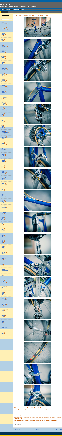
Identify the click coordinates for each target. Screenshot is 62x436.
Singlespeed (3, 38)
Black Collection (4, 64)
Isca (2, 259)
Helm (2, 254)
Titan (2, 124)
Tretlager (3, 214)
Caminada (3, 92)
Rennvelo (30, 425)
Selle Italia (3, 76)
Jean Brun (3, 191)
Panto (2, 90)
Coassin (2, 235)
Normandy (3, 289)
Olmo (2, 94)
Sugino (2, 122)
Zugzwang (5, 4)
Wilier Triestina (4, 327)
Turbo (2, 321)
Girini (2, 116)
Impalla (2, 258)
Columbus (20, 425)
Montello (3, 285)
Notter (2, 291)
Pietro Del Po (3, 170)
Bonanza (3, 111)
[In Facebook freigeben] (19, 424)
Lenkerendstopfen (4, 271)
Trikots (2, 217)
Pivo (2, 203)
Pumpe (2, 297)
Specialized (3, 172)
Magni (2, 121)
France (2, 42)
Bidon (2, 232)
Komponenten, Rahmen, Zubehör (16, 9)
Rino (2, 305)
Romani (2, 306)
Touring (2, 318)
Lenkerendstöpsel (4, 272)
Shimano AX (3, 207)
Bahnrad (3, 134)
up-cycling (3, 334)
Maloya (2, 278)
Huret (2, 190)
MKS (2, 275)
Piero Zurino (3, 144)
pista (2, 176)
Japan (2, 39)
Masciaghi (3, 196)
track (2, 150)
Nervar (2, 143)
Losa (2, 120)
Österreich (3, 337)
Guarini (2, 189)
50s (2, 98)
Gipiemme (24, 425)
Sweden (2, 316)
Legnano (3, 269)
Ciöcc (2, 182)
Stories (2, 145)
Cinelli (2, 47)
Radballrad (3, 299)
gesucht (2, 333)
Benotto (2, 180)
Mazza (2, 197)
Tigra (2, 48)
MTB (2, 276)
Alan (2, 125)
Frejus (2, 246)
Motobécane (3, 286)
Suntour (2, 102)
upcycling (3, 335)
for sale (2, 332)
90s (2, 35)
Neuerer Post (17, 429)
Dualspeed (3, 74)
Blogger (39, 433)
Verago (2, 219)
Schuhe (2, 311)
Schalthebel (3, 97)
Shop (23, 9)
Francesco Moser (4, 139)
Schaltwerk (3, 80)
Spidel (2, 211)
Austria (2, 228)
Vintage (2, 220)
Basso (2, 230)
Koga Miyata (3, 87)
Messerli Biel (3, 282)
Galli (2, 115)
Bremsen (3, 85)
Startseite (3, 9)
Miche (2, 283)
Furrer (2, 247)
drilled (2, 331)
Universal (3, 103)
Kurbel (2, 79)
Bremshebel (3, 65)
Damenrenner (3, 93)
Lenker (2, 119)
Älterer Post (59, 429)
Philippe (3, 294)
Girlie (2, 117)
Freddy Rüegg (4, 245)
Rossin (2, 308)
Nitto (2, 288)
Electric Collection (4, 128)
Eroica (2, 44)
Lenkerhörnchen (4, 274)
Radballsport (3, 300)
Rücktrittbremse (4, 309)
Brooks (2, 62)
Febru (2, 138)
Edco (2, 114)
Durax (2, 159)
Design (2, 240)
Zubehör (3, 174)
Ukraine (2, 218)
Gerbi (2, 251)
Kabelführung (4, 260)
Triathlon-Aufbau (4, 320)
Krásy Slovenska (4, 266)
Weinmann (3, 84)
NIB (2, 287)
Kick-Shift (3, 131)
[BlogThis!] (18, 424)
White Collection (4, 61)
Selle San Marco (4, 101)
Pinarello (3, 96)
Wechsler (3, 81)
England (3, 160)
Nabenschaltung (4, 132)
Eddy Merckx (3, 184)
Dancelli (2, 155)
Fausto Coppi (3, 137)
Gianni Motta (3, 186)
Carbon (2, 126)
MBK (2, 195)
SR (1, 206)
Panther (2, 293)
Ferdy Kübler (3, 185)
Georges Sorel (3, 249)
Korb (2, 265)
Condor (2, 237)
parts (2, 28)
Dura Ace (3, 41)
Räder (2, 205)
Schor (2, 108)
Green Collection (4, 253)
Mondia (2, 58)
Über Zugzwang (8, 9)
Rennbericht (3, 304)
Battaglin (3, 153)
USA (2, 147)
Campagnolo (3, 29)
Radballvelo (3, 301)
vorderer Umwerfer (4, 82)
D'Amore (3, 183)
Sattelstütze (3, 68)
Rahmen (3, 34)
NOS (2, 75)
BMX (2, 229)
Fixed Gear (3, 86)
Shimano (3, 53)
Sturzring (3, 315)
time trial (3, 149)
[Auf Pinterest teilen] (20, 424)
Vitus (2, 109)
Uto (2, 322)
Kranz (2, 165)
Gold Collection (4, 51)
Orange (2, 71)
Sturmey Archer (4, 314)
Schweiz (2, 52)
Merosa (2, 281)
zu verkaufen (3, 177)
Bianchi (2, 73)
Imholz (2, 257)
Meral (2, 199)
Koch (2, 264)
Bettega (2, 231)
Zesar (2, 328)
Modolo (2, 167)
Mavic (2, 142)
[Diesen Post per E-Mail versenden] (17, 424)
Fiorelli (2, 243)
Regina (2, 171)
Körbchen (3, 268)
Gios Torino (3, 252)
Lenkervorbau (3, 69)
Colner (2, 127)
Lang (2, 194)
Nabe (2, 200)
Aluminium (3, 104)
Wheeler (2, 326)
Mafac (2, 277)
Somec (2, 133)
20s (2, 222)
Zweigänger (3, 329)
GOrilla (2, 248)
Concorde (3, 154)
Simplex (33, 425)
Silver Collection (4, 208)
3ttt (2, 63)
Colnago (3, 50)
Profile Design (3, 295)
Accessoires (3, 110)
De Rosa (2, 156)
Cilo (2, 45)
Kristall (2, 140)
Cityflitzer (3, 30)
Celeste (2, 234)
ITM (2, 255)
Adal (2, 224)
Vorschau (3, 324)
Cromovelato (3, 136)
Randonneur (3, 303)
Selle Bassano (3, 312)
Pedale (2, 202)
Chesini (2, 113)
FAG (2, 242)
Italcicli (2, 163)
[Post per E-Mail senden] (15, 424)
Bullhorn (3, 67)
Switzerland (3, 23)
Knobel (2, 263)
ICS (2, 162)
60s (2, 40)
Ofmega (2, 201)
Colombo (3, 236)
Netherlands (3, 88)
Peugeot (3, 91)
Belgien (2, 179)
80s (17, 425)
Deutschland (3, 157)
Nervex (2, 59)
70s (2, 25)
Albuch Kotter (3, 225)
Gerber (2, 57)
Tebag (2, 213)
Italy (27, 425)
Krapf (2, 166)
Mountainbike (4, 168)
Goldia (2, 188)
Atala (2, 178)
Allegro (2, 56)
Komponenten (4, 32)
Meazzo (2, 280)
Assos (2, 226)
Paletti (2, 292)
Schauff (2, 310)
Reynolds (3, 36)
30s (2, 223)
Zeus (2, 148)
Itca (2, 130)
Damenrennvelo (4, 99)
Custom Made (3, 46)
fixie (2, 70)
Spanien (3, 209)
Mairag (2, 105)
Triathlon (3, 173)
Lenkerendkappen (4, 270)
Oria (2, 107)
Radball (2, 298)
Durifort (2, 241)
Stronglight (3, 212)
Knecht (2, 262)
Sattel (2, 55)
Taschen (2, 317)
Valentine (3, 323)
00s (2, 151)
